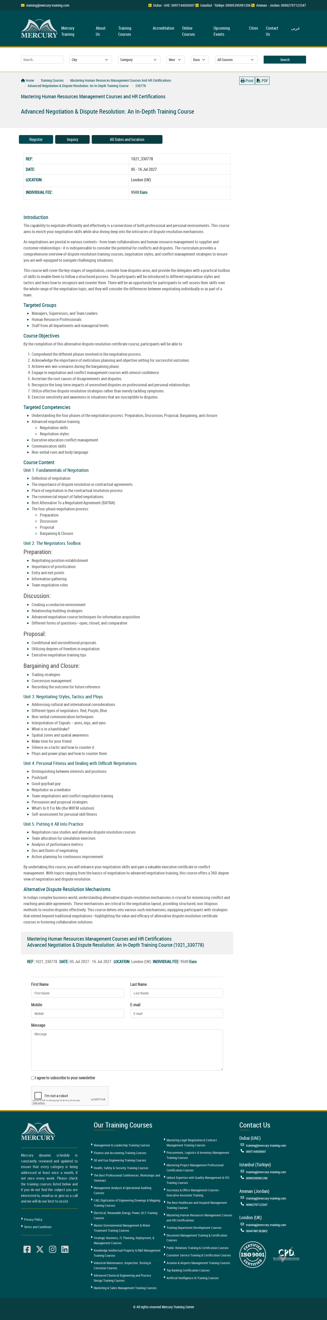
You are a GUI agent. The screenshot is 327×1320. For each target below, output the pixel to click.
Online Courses (188, 31)
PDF (264, 80)
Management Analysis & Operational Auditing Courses (122, 1190)
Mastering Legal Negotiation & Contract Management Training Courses (192, 1142)
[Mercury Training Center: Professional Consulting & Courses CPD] (286, 1254)
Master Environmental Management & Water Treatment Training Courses (122, 1228)
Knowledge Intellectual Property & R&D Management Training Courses (127, 1253)
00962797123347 (256, 1204)
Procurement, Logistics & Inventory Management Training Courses (198, 1155)
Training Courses (124, 31)
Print (249, 80)
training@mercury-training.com (47, 5)
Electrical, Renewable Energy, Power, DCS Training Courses (125, 1215)
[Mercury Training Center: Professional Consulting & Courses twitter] (40, 1249)
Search (285, 59)
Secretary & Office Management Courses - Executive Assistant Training (193, 1192)
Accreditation (163, 28)
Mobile (36, 1004)
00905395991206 (256, 1178)
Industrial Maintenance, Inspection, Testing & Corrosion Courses (122, 1265)
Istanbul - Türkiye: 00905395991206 (225, 5)
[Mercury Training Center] (39, 1131)
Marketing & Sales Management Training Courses (125, 1288)
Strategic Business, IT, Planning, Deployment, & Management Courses (124, 1240)
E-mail (135, 1004)
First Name (40, 984)
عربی (295, 28)
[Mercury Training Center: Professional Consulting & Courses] (40, 27)
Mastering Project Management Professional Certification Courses (195, 1167)
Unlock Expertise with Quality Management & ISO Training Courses (198, 1180)
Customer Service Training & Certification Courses (199, 1255)
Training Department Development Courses (194, 1227)
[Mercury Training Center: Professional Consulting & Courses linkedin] (64, 1249)
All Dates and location (127, 139)
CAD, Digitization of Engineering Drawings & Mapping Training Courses (127, 1203)
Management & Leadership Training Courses (122, 1145)
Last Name (138, 984)
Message (38, 1025)
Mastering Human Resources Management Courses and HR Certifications (199, 1217)
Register (36, 139)
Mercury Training (67, 31)
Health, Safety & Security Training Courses (121, 1168)
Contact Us (272, 31)
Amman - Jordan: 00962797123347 (281, 5)
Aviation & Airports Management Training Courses (198, 1263)
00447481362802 (256, 1231)
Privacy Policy (33, 1219)
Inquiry (72, 139)
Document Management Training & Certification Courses (197, 1238)
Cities (253, 28)
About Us (101, 31)
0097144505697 (256, 1151)
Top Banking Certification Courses (188, 1270)
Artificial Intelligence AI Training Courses (193, 1278)
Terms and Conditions (38, 1227)
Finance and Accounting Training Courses (120, 1152)
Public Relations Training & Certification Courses (198, 1247)
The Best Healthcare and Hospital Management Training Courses (197, 1205)
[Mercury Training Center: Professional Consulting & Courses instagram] (52, 1249)
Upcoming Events (222, 31)
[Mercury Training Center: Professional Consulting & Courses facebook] (27, 1249)
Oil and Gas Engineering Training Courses (120, 1160)
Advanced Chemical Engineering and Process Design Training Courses (122, 1278)
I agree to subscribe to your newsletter (65, 1078)
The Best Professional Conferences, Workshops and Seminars (127, 1178)
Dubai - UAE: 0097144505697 (174, 5)
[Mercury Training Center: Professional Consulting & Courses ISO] (252, 1254)
